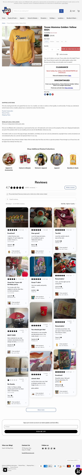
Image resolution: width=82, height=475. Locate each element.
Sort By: (63, 204)
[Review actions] (26, 230)
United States (72, 460)
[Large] (57, 43)
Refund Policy (5, 113)
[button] (73, 11)
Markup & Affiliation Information (9, 465)
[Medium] (52, 43)
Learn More (65, 3)
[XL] (62, 43)
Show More (11, 241)
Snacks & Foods (12, 18)
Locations (61, 18)
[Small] (46, 43)
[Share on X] (48, 94)
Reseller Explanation (7, 111)
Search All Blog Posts (7, 448)
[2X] (66, 43)
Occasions (44, 18)
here (69, 75)
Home (3, 18)
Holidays (52, 18)
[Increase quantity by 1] (58, 49)
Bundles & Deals (71, 18)
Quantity (46, 46)
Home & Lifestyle (33, 18)
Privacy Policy (5, 467)
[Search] (61, 11)
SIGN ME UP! (41, 431)
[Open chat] (5, 470)
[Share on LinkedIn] (50, 94)
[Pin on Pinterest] (53, 94)
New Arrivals (69, 88)
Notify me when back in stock (71, 49)
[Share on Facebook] (45, 94)
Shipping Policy (6, 115)
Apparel (22, 18)
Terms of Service (14, 467)
